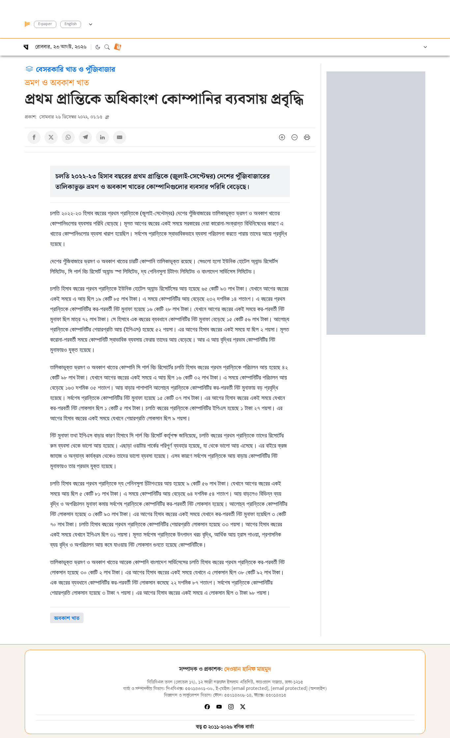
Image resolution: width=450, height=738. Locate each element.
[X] (242, 706)
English (71, 24)
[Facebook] (207, 706)
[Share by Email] (119, 137)
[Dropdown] (90, 23)
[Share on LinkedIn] (102, 137)
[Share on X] (51, 137)
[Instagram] (231, 706)
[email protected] (250, 689)
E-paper (45, 24)
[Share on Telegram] (85, 137)
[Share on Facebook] (34, 137)
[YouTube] (219, 706)
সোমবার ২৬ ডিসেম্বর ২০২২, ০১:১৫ (64, 117)
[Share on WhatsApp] (68, 137)
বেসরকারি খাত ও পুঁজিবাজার (75, 69)
